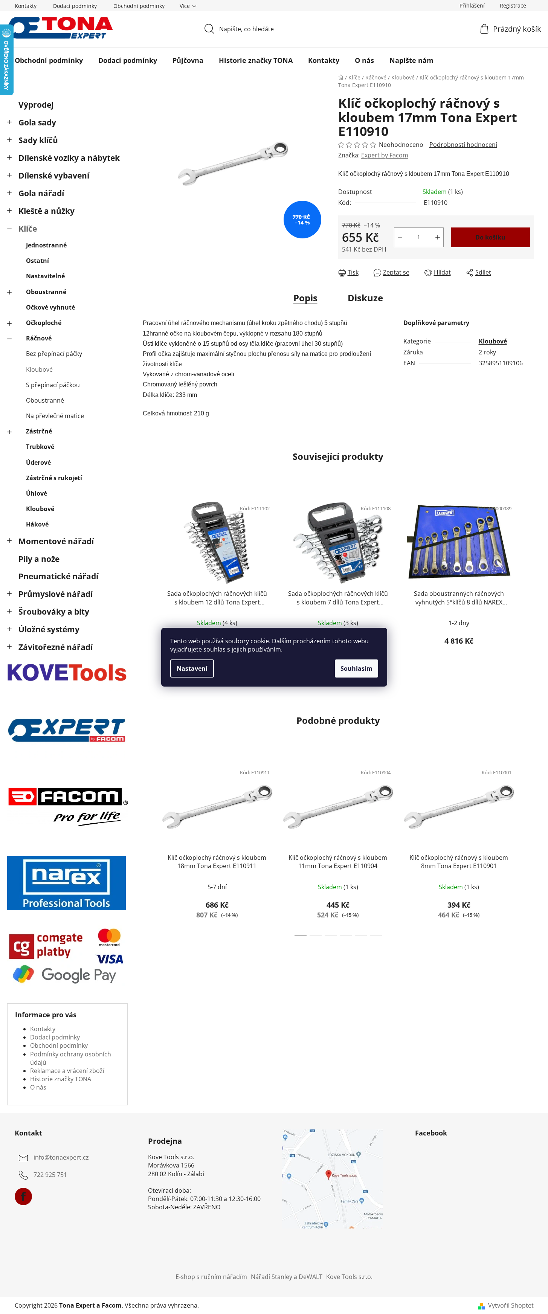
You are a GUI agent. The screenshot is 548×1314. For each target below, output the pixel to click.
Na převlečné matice (55, 416)
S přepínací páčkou (53, 385)
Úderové (38, 462)
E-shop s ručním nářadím (211, 1277)
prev (149, 584)
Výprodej (35, 104)
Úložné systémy (48, 629)
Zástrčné (39, 431)
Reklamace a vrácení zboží (67, 1071)
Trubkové (40, 447)
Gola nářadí (41, 193)
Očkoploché (43, 323)
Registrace (513, 5)
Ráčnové (39, 338)
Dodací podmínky (75, 5)
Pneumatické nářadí (58, 576)
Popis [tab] (305, 297)
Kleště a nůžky (46, 211)
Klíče (27, 228)
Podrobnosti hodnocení (463, 144)
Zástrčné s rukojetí (54, 478)
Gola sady (37, 122)
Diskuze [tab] (365, 297)
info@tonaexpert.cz (61, 1157)
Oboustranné (46, 292)
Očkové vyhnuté (50, 307)
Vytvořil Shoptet (511, 1305)
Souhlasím (356, 668)
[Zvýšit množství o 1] (437, 237)
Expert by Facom (384, 155)
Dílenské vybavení (53, 175)
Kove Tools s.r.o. (349, 1277)
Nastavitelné (45, 276)
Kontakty (26, 5)
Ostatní (37, 260)
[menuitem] (48, 60)
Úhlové (36, 493)
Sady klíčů (38, 140)
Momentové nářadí (56, 541)
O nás (38, 1087)
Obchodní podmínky (139, 5)
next (528, 584)
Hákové (37, 524)
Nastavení (192, 668)
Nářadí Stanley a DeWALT (286, 1277)
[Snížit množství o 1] (400, 237)
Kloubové (39, 369)
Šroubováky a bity (53, 611)
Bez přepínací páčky (54, 353)
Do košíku (490, 237)
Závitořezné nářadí (55, 647)
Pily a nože (39, 559)
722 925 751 (50, 1175)
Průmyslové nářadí (55, 594)
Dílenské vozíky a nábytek (69, 158)
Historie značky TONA (60, 1079)
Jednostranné (46, 245)
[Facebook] (23, 1196)
